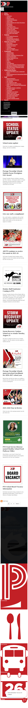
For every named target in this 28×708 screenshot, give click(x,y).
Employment (7, 107)
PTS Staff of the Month (12, 33)
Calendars (9, 47)
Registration (9, 24)
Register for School (11, 45)
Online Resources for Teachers (14, 83)
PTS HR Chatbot (11, 89)
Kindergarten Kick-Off (12, 44)
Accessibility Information (9, 519)
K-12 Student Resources (12, 36)
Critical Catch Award (12, 30)
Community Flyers (11, 26)
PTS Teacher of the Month (13, 32)
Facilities (9, 62)
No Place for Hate (11, 29)
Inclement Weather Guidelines (14, 87)
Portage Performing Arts (12, 58)
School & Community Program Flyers (15, 64)
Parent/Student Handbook (13, 39)
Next (17, 503)
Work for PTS (10, 59)
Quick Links (9, 21)
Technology (9, 90)
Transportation (7, 104)
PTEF (8, 60)
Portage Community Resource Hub (15, 55)
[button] (6, 14)
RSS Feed (5, 501)
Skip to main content (5, 1)
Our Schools (9, 25)
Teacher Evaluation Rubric (13, 98)
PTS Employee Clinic (12, 82)
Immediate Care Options (12, 91)
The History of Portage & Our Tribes (15, 66)
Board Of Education (11, 56)
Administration (10, 52)
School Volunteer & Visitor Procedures (16, 22)
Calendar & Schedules (12, 20)
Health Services (10, 18)
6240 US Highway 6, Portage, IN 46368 (10, 525)
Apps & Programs (11, 48)
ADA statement (10, 63)
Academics (9, 16)
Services (9, 17)
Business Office (10, 54)
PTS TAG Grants (11, 97)
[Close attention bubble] (25, 688)
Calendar (6, 108)
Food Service (7, 105)
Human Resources (11, 78)
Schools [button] (14, 113)
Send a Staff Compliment (12, 28)
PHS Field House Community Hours (15, 67)
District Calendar (8, 521)
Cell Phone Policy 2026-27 (13, 40)
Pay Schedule (10, 81)
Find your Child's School (12, 49)
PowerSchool (10, 37)
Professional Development (13, 79)
